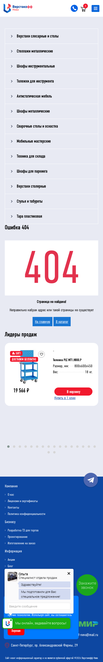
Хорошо (16, 631)
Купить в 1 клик (64, 398)
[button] (8, 446)
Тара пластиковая (29, 216)
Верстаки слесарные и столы (37, 36)
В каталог (62, 321)
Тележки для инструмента (35, 81)
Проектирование (18, 537)
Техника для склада (31, 156)
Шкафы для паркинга (32, 171)
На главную (42, 321)
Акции (11, 560)
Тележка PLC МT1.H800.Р (67, 360)
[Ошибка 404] (51, 18)
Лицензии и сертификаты (23, 501)
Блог (10, 566)
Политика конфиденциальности (26, 514)
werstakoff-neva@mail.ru (82, 634)
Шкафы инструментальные (36, 66)
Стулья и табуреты (29, 201)
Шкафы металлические (33, 111)
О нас (11, 495)
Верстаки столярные (31, 186)
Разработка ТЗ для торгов (23, 530)
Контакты (13, 507)
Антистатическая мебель (34, 96)
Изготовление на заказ (21, 543)
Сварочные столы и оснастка (37, 126)
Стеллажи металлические (35, 51)
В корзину (73, 391)
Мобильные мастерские (34, 141)
